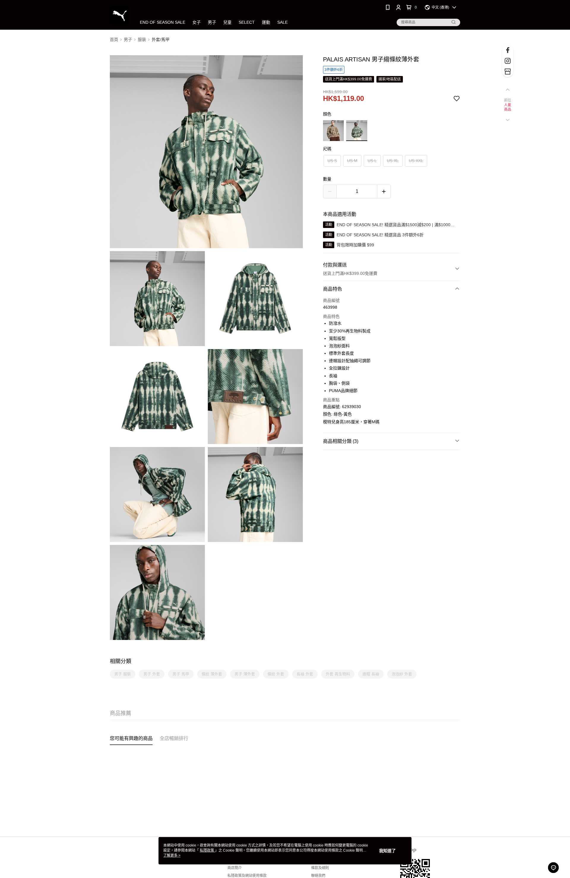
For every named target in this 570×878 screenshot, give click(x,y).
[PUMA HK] (119, 15)
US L (372, 160)
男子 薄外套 (245, 674)
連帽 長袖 (370, 674)
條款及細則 (320, 868)
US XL (393, 160)
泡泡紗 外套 (402, 674)
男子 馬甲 (180, 674)
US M (352, 160)
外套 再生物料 (338, 674)
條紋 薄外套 (212, 674)
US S (332, 160)
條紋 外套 (275, 674)
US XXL (416, 160)
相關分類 (120, 661)
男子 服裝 (122, 674)
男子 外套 (151, 674)
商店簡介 (234, 868)
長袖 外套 (305, 674)
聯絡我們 (318, 876)
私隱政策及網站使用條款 (247, 876)
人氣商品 (508, 107)
